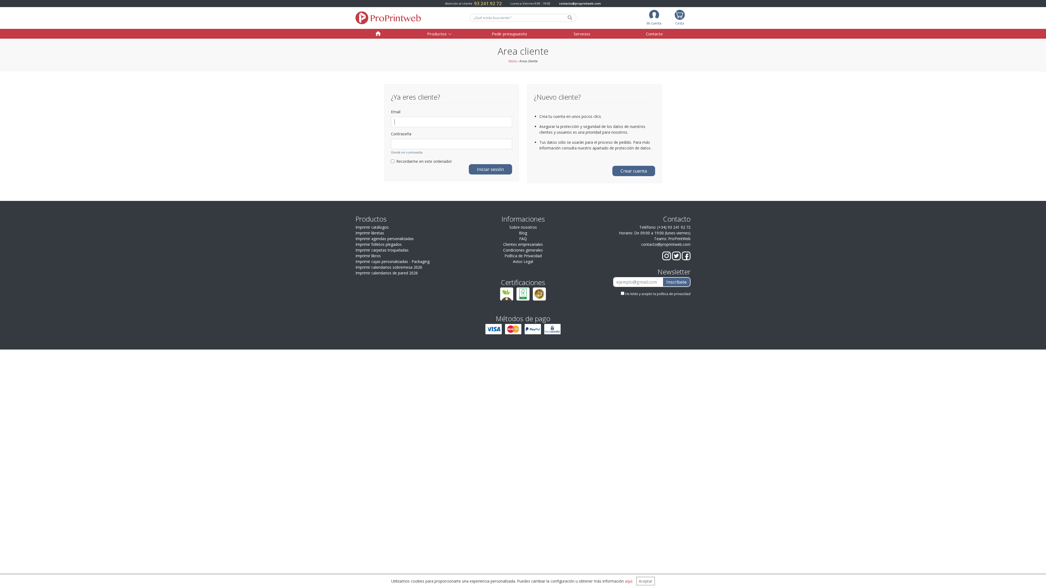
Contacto (654, 33)
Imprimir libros (368, 255)
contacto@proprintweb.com (580, 3)
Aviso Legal (523, 261)
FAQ (523, 238)
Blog (523, 232)
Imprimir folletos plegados (378, 244)
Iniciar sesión (490, 169)
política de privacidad (674, 294)
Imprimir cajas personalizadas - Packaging (392, 261)
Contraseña (401, 133)
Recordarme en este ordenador (424, 161)
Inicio (513, 61)
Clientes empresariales (523, 244)
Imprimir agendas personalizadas (384, 238)
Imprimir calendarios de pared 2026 (386, 272)
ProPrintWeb (679, 238)
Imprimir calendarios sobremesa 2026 (388, 267)
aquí (628, 581)
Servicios (582, 33)
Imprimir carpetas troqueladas (382, 250)
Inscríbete (676, 282)
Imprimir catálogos (372, 227)
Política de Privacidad (523, 255)
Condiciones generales (523, 250)
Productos (437, 33)
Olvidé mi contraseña (406, 152)
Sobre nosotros (523, 227)
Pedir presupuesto (509, 33)
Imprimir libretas (369, 232)
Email (395, 111)
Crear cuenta (634, 171)
